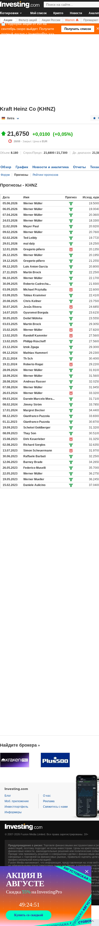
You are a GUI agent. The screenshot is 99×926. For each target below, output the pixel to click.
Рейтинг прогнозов (45, 175)
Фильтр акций (28, 20)
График (22, 167)
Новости (76, 13)
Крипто (58, 13)
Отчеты (79, 167)
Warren (70, 20)
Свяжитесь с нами (55, 806)
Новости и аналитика (50, 167)
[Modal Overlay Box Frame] (45, 896)
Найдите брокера (18, 745)
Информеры (13, 812)
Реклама (49, 801)
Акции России (51, 20)
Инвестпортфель (16, 806)
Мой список (38, 13)
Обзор (5, 167)
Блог (8, 795)
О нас (47, 795)
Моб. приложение (17, 801)
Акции (8, 20)
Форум (5, 175)
